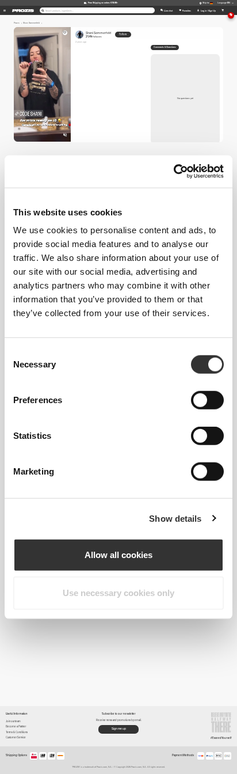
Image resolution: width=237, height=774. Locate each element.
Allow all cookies (118, 555)
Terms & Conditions (17, 732)
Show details (175, 518)
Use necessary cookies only (118, 592)
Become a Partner (16, 726)
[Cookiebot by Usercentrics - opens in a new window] (173, 171)
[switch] (207, 400)
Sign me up (119, 728)
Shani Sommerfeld (98, 35)
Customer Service (16, 737)
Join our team (13, 721)
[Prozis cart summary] (222, 10)
